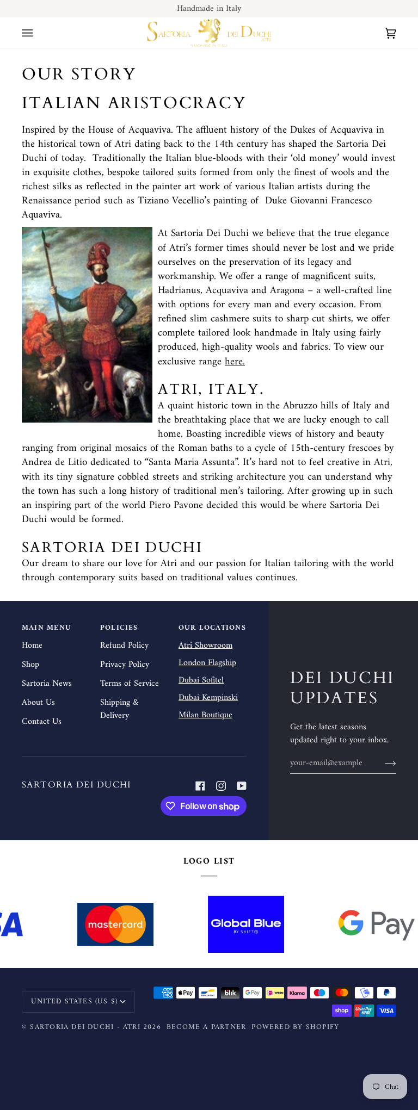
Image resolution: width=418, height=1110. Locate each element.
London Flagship (207, 663)
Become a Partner (206, 1027)
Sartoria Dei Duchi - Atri (85, 1027)
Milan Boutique (205, 715)
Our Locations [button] (212, 629)
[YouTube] (242, 786)
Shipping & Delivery (119, 709)
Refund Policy (124, 645)
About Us (38, 702)
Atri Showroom (205, 645)
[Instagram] (221, 786)
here (234, 361)
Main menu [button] (46, 629)
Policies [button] (119, 629)
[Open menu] (38, 32)
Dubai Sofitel (201, 680)
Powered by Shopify (295, 1027)
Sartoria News (47, 683)
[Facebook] (200, 786)
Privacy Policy (124, 664)
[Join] (381, 763)
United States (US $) (74, 1001)
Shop (30, 664)
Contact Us (42, 721)
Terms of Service (129, 683)
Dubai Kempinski (208, 697)
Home (32, 645)
